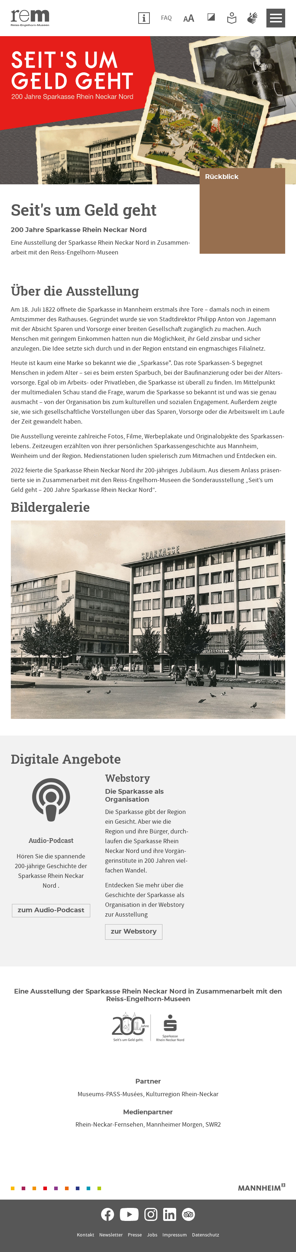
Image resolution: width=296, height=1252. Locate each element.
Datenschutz (205, 1235)
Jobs (152, 1235)
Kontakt (85, 1235)
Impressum (174, 1235)
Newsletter (111, 1235)
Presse (135, 1235)
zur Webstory (134, 932)
